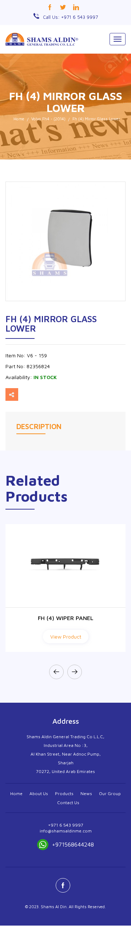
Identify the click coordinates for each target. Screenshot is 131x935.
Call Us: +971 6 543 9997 (70, 17)
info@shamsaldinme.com (66, 831)
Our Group (110, 793)
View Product (65, 636)
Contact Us (68, 802)
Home (18, 118)
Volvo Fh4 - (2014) (48, 118)
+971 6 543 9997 (65, 825)
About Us (38, 793)
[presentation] (56, 672)
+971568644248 (73, 844)
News (86, 793)
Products (64, 793)
